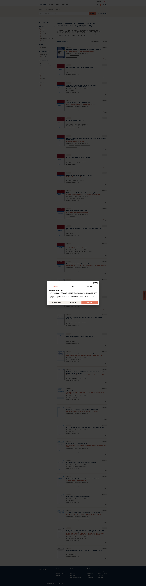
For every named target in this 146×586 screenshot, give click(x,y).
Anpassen (72, 302)
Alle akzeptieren (89, 302)
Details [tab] (73, 286)
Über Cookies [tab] (90, 286)
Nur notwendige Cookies (56, 302)
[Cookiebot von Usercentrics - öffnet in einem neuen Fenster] (93, 283)
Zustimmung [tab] (55, 286)
